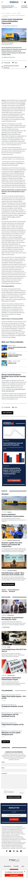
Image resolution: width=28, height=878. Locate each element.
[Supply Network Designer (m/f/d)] (9, 722)
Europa (16, 171)
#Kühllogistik (12, 591)
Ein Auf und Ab (6, 476)
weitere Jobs (6, 741)
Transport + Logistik (16, 13)
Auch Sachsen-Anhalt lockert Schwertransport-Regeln (11, 678)
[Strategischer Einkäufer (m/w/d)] (9, 704)
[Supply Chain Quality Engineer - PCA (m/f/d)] (11, 694)
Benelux (21, 215)
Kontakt (16, 866)
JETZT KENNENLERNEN (14, 480)
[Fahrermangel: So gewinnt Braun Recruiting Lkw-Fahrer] (14, 606)
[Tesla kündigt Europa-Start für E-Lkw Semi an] (14, 638)
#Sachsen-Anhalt (11, 675)
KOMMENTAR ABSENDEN (14, 797)
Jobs (22, 866)
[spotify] (21, 851)
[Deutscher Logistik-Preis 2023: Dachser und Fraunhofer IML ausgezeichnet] (14, 531)
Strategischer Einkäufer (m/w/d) (12, 706)
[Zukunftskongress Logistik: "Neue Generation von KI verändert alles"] (14, 562)
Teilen (15, 62)
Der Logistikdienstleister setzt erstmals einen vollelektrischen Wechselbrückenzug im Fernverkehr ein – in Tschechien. (14, 520)
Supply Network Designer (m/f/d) (13, 724)
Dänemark (4, 134)
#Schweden (4, 591)
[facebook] (6, 851)
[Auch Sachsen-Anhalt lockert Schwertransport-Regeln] (14, 666)
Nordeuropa (5, 218)
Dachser (4, 100)
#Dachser (5, 494)
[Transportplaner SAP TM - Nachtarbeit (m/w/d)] (12, 712)
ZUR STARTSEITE (7, 412)
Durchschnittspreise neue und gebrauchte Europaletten (13, 444)
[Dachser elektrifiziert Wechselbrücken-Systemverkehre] (14, 503)
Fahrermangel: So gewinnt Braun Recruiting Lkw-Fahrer (12, 618)
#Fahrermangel (10, 615)
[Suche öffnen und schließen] (22, 2)
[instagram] (14, 851)
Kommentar (4, 773)
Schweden (22, 103)
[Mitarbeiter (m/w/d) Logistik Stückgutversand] (12, 731)
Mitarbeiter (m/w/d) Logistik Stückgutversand (11, 733)
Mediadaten (7, 866)
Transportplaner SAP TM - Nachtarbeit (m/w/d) (10, 715)
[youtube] (10, 851)
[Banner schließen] (24, 871)
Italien (13, 217)
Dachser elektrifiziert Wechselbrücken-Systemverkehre (13, 515)
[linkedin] (17, 851)
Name (3, 767)
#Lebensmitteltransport (13, 589)
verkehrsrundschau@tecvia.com (10, 399)
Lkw (18, 152)
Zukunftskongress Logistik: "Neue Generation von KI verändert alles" (13, 574)
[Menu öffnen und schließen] (2, 2)
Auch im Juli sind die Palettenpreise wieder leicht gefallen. (13, 448)
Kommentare (7, 62)
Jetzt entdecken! (14, 875)
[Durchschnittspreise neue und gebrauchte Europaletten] (14, 432)
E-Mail (3, 762)
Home (3, 13)
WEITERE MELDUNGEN (8, 584)
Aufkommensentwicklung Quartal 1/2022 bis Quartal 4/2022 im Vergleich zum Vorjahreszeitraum (12, 471)
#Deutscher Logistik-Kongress (13, 540)
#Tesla (8, 647)
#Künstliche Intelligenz (12, 570)
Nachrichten (8, 13)
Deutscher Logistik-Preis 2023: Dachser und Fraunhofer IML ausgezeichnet (12, 544)
